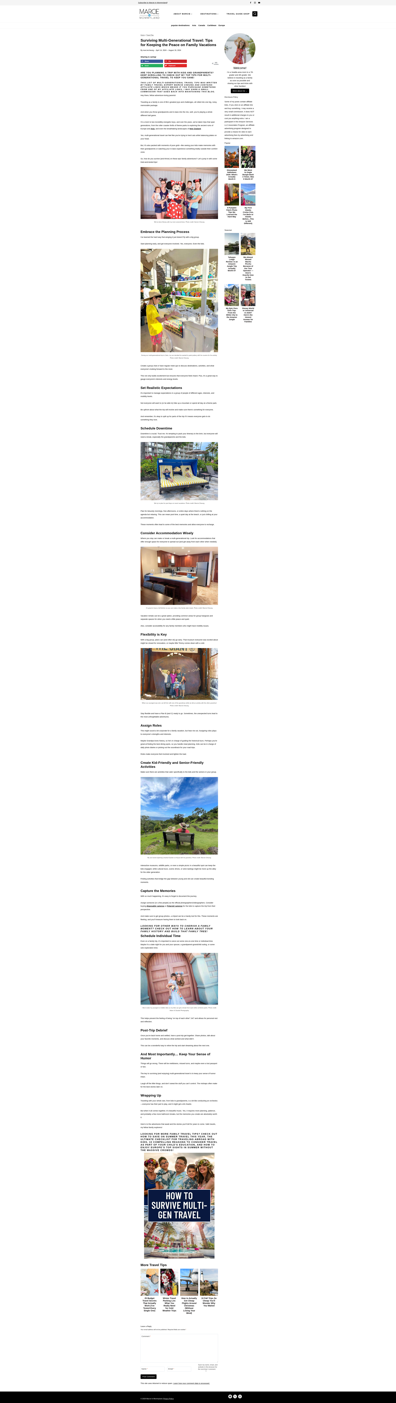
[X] (235, 1396)
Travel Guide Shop (238, 14)
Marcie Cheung (184, 85)
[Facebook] (250, 3)
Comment (146, 1336)
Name (144, 1369)
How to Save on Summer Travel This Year (173, 1136)
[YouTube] (259, 3)
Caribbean (211, 25)
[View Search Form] (255, 13)
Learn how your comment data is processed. (191, 1383)
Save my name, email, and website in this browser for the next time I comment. (207, 1367)
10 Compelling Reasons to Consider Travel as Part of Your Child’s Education (179, 1143)
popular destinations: (180, 25)
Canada (201, 25)
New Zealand (195, 129)
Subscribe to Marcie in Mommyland (152, 3)
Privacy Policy (168, 1399)
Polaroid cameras (174, 906)
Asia (194, 25)
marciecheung (148, 50)
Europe (222, 25)
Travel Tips (150, 35)
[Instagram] (255, 3)
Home (143, 35)
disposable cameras (155, 906)
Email (171, 1369)
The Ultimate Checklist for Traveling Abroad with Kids (177, 1139)
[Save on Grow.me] (190, 61)
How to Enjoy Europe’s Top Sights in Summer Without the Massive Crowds (178, 1147)
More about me (239, 91)
